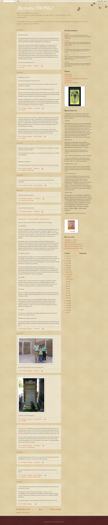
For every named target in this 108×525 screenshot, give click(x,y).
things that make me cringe (27, 170)
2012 (67, 258)
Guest (39, 477)
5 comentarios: (37, 108)
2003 (67, 307)
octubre (67, 277)
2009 (67, 265)
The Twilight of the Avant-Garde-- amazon (74, 246)
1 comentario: (36, 65)
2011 (67, 261)
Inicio (40, 509)
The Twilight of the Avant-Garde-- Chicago (74, 248)
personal (23, 110)
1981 (67, 312)
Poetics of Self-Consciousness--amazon (73, 244)
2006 (67, 300)
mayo (67, 288)
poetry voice (24, 447)
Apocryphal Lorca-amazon (70, 242)
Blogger (62, 521)
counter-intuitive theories (32, 477)
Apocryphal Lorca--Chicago (71, 240)
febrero (67, 295)
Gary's (19, 180)
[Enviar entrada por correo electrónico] (42, 65)
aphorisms (24, 477)
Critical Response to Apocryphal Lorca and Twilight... (76, 78)
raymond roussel (31, 447)
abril (67, 290)
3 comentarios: (37, 462)
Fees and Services (68, 80)
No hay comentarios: (37, 136)
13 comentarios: (37, 198)
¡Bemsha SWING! (35, 7)
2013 (67, 256)
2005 (67, 303)
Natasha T (23, 428)
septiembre (68, 279)
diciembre (68, 272)
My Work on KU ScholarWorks (71, 82)
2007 (67, 270)
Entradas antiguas (55, 509)
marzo (67, 293)
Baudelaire (24, 420)
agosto (67, 281)
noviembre (68, 274)
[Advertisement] (71, 341)
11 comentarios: (37, 445)
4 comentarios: (36, 211)
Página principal (68, 74)
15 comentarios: (36, 328)
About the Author (68, 76)
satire (23, 67)
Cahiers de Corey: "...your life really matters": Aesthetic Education (33, 219)
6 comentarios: (36, 168)
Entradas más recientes (23, 509)
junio (67, 286)
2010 (67, 263)
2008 (67, 268)
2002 (67, 310)
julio (67, 284)
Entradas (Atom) (26, 512)
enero (67, 297)
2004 (67, 305)
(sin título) (67, 34)
